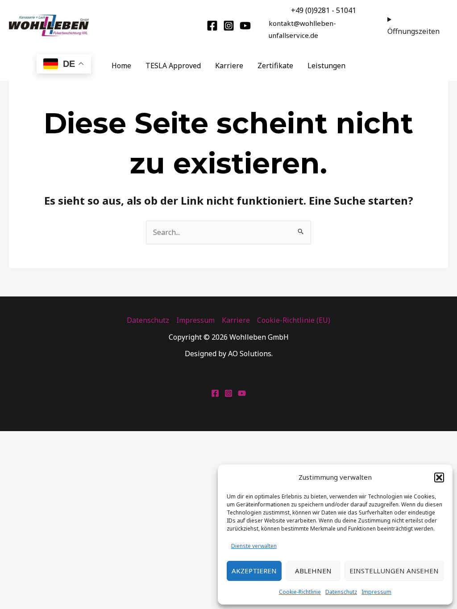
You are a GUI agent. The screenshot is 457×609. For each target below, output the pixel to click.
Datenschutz (341, 592)
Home (121, 65)
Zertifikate (275, 65)
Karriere (229, 65)
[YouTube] (245, 25)
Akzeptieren (254, 570)
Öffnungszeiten (413, 31)
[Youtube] (242, 393)
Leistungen (326, 65)
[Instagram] (228, 25)
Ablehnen (313, 570)
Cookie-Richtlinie (300, 592)
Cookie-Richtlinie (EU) (293, 320)
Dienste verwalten (254, 546)
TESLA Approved (173, 65)
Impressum (376, 592)
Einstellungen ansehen (394, 570)
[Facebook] (212, 25)
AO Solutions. (250, 353)
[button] (439, 477)
